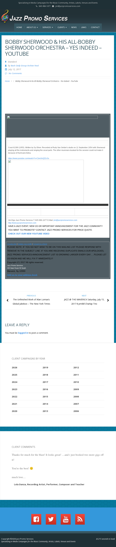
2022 (14, 396)
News (74, 27)
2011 (76, 374)
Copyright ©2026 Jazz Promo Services (17, 539)
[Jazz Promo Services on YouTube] (65, 520)
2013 (45, 411)
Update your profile (25, 244)
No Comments (15, 73)
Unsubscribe (11, 244)
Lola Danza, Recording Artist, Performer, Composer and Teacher (49, 484)
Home (19, 27)
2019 (45, 367)
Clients (61, 27)
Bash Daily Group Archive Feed (25, 65)
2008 (76, 396)
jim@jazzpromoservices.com (67, 6)
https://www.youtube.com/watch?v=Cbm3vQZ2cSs (28, 158)
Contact (95, 27)
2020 (14, 411)
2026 (14, 367)
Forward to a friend (40, 244)
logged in (23, 332)
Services (47, 27)
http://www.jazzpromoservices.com (22, 223)
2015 (45, 396)
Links (83, 27)
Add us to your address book (22, 275)
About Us (31, 27)
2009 (76, 389)
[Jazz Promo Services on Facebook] (36, 520)
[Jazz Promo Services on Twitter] (51, 520)
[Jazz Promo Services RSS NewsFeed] (80, 520)
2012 (76, 367)
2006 (76, 411)
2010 (76, 381)
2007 (76, 403)
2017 (45, 381)
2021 (14, 403)
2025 (14, 374)
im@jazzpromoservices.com (65, 220)
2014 (45, 403)
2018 (45, 374)
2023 (14, 389)
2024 (14, 381)
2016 (45, 389)
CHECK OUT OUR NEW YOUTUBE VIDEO (28, 233)
